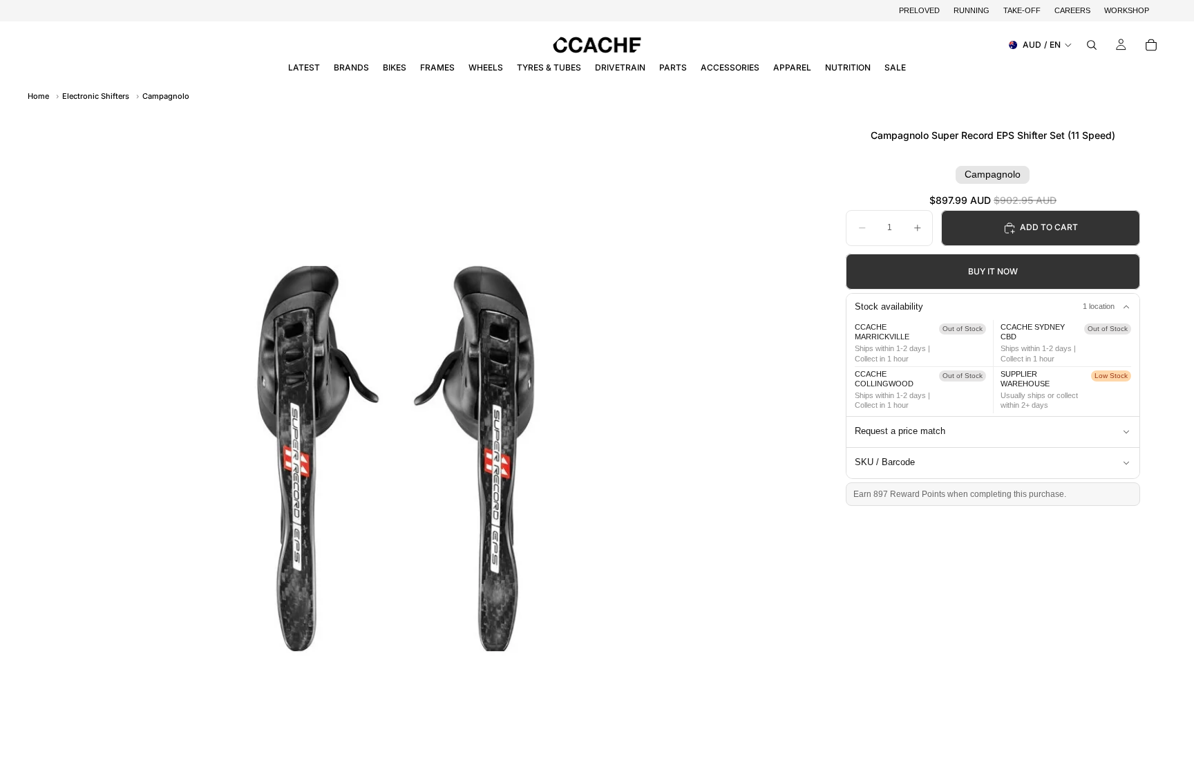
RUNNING (971, 10)
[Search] (1092, 45)
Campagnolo (165, 96)
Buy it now (993, 271)
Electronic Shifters (95, 96)
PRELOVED (919, 10)
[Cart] (1151, 45)
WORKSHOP (1126, 10)
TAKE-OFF (1022, 10)
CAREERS (1072, 10)
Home (38, 96)
